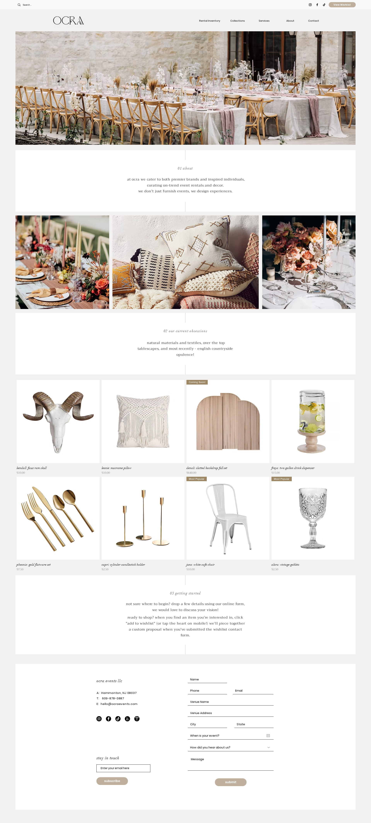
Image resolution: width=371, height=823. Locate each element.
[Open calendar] (268, 735)
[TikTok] (324, 5)
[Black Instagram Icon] (310, 5)
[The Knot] (127, 718)
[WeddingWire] (137, 718)
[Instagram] (99, 718)
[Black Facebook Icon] (317, 5)
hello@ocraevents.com (119, 704)
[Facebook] (108, 718)
